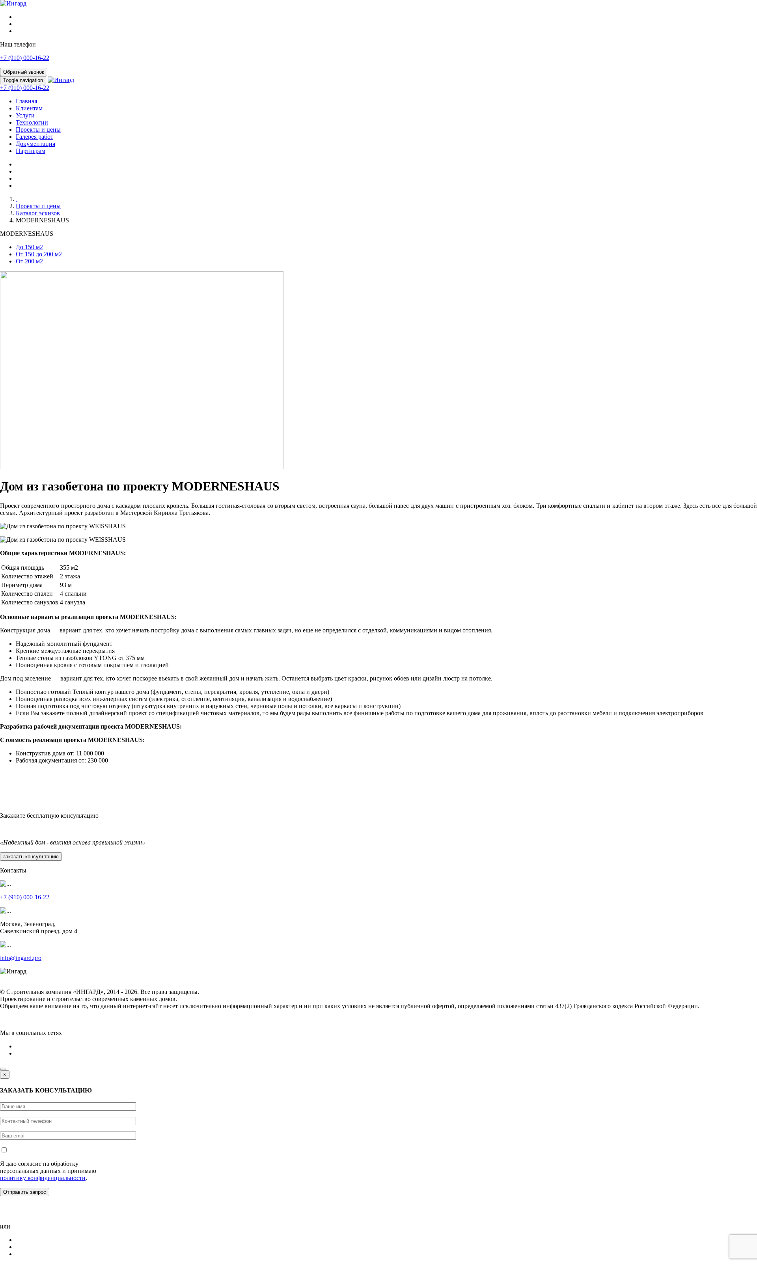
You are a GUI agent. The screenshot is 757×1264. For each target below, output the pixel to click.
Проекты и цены (38, 129)
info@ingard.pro (20, 958)
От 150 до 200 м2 (39, 254)
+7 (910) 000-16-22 (24, 57)
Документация (35, 143)
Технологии (32, 122)
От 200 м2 (29, 261)
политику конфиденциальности (43, 1178)
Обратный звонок (23, 72)
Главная (26, 101)
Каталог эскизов (38, 213)
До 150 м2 (29, 247)
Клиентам (29, 108)
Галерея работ (34, 136)
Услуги (25, 115)
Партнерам (30, 150)
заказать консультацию (31, 856)
